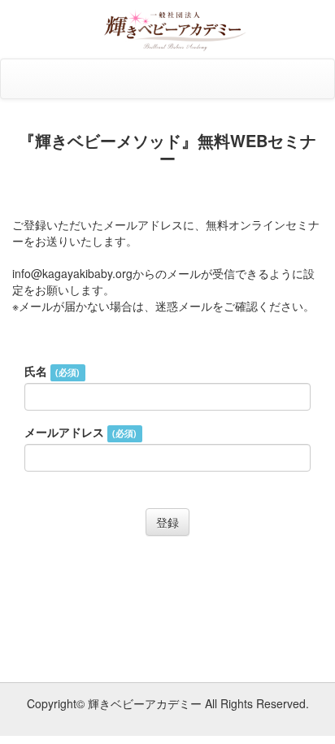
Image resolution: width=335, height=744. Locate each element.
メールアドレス (80, 432)
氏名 (52, 371)
